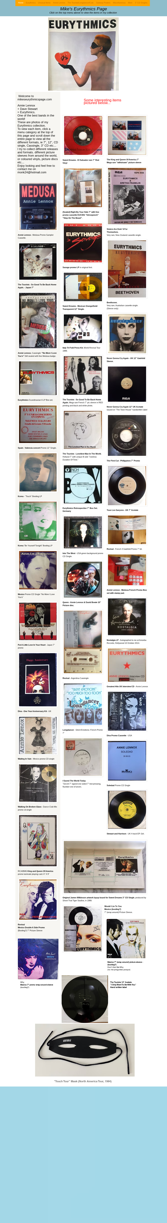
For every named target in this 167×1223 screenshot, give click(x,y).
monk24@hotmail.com (31, 172)
